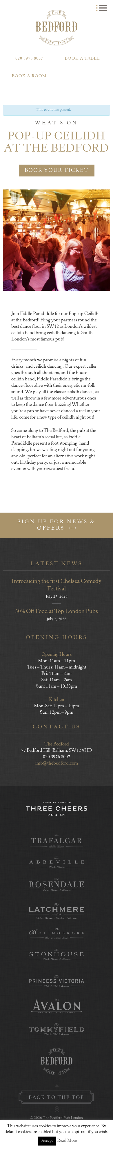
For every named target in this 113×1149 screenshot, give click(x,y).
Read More (67, 1141)
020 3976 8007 (29, 59)
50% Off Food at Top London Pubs (56, 612)
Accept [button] (47, 1141)
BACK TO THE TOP (56, 1097)
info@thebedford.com (56, 763)
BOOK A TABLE (82, 59)
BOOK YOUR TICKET (57, 170)
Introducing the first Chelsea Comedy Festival (56, 585)
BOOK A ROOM (29, 76)
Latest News (56, 564)
